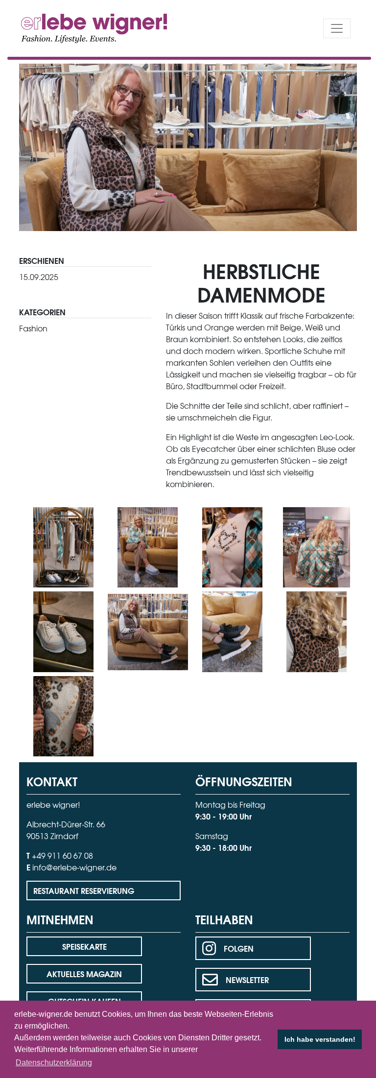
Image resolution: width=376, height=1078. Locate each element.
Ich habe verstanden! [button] (319, 1039)
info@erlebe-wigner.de (74, 867)
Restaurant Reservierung (83, 890)
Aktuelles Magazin (84, 973)
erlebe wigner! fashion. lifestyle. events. (76, 27)
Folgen (239, 948)
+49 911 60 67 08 (62, 855)
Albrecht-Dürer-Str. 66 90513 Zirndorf (65, 830)
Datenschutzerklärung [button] (54, 1062)
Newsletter (247, 979)
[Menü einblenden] (337, 28)
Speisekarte (84, 946)
